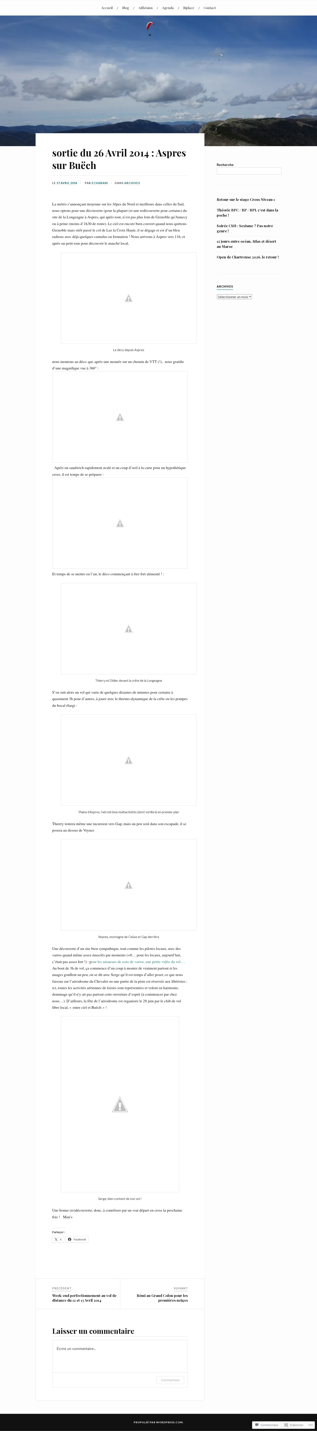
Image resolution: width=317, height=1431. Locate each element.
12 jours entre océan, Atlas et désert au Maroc (246, 244)
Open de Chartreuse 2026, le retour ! (248, 257)
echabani (100, 183)
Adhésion (145, 7)
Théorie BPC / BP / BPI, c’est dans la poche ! (247, 212)
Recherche (225, 165)
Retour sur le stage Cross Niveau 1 (246, 199)
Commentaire (170, 1380)
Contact (210, 7)
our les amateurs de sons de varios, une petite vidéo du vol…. (138, 961)
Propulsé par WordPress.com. (159, 1422)
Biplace (188, 7)
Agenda (168, 7)
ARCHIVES (132, 183)
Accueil (107, 7)
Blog (125, 7)
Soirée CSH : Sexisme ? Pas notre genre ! (245, 228)
